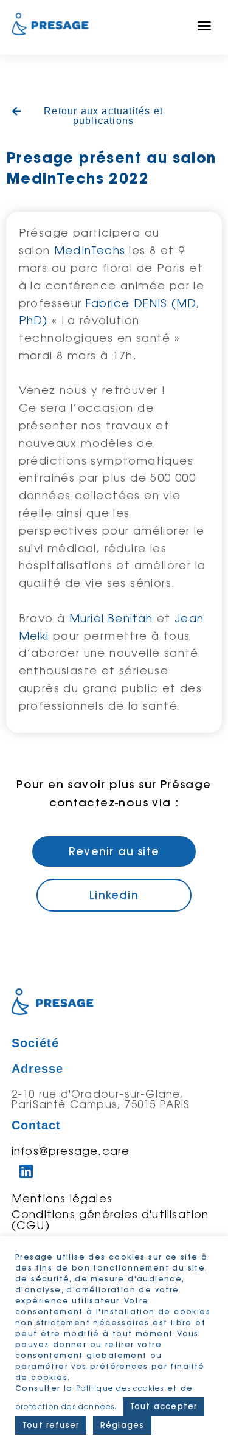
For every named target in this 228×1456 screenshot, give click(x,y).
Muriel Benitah (111, 618)
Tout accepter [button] (164, 1406)
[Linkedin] (27, 1171)
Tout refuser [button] (50, 1425)
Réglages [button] (122, 1425)
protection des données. (67, 1406)
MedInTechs (89, 250)
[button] (204, 25)
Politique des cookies (120, 1388)
